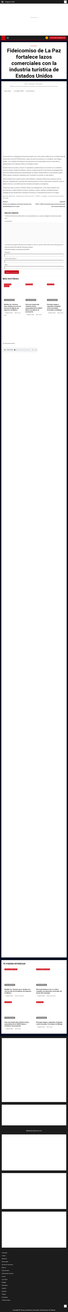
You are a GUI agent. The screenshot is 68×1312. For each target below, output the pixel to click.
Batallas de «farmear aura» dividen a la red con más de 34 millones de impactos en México (12, 307)
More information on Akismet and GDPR (17, 249)
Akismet (24, 247)
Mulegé (4, 1282)
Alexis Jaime (7, 91)
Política (4, 1294)
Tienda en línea (6, 1300)
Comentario (9, 221)
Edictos (4, 1267)
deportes (4, 1258)
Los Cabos (39, 969)
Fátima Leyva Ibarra (19, 995)
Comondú (4, 1252)
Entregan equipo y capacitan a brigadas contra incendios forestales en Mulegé (54, 307)
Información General (7, 1273)
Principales (5, 1297)
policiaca (4, 1291)
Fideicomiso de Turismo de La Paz (25, 196)
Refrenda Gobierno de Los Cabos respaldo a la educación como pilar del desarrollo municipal (49, 991)
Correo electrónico (11, 258)
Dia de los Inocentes (7, 1264)
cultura (4, 1255)
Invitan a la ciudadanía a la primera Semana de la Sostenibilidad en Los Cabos (17, 204)
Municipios (46, 969)
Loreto (3, 1276)
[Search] (43, 38)
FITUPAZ (37, 196)
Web (6, 264)
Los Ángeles (44, 196)
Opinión (6, 286)
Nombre (8, 252)
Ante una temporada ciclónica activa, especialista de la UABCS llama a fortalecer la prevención (34, 308)
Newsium (43, 1310)
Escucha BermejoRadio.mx (57, 37)
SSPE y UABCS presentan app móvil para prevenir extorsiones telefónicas (50, 204)
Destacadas (33, 46)
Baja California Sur (10, 196)
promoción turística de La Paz (56, 196)
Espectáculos (5, 1270)
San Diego (5, 198)
